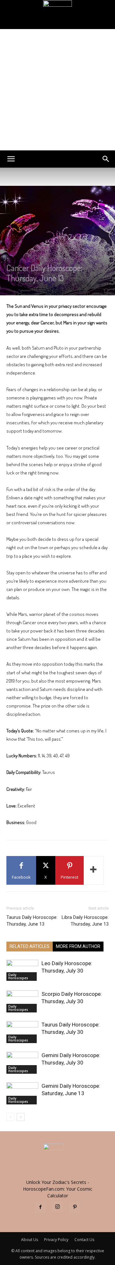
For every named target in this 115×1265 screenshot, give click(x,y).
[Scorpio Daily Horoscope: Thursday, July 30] (22, 1001)
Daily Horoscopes (18, 976)
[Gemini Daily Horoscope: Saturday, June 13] (22, 1093)
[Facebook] (40, 1207)
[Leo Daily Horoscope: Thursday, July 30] (22, 970)
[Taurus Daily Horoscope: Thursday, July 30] (22, 1032)
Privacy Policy (56, 1239)
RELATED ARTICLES (30, 946)
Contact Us (84, 1239)
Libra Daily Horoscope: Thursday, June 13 (85, 920)
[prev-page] (10, 1117)
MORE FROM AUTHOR (78, 946)
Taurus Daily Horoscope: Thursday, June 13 (31, 920)
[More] (93, 870)
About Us (29, 1239)
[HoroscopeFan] (57, 14)
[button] (11, 159)
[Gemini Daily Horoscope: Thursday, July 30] (22, 1063)
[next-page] (21, 1117)
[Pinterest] (74, 1207)
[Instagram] (57, 1207)
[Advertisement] (57, 89)
